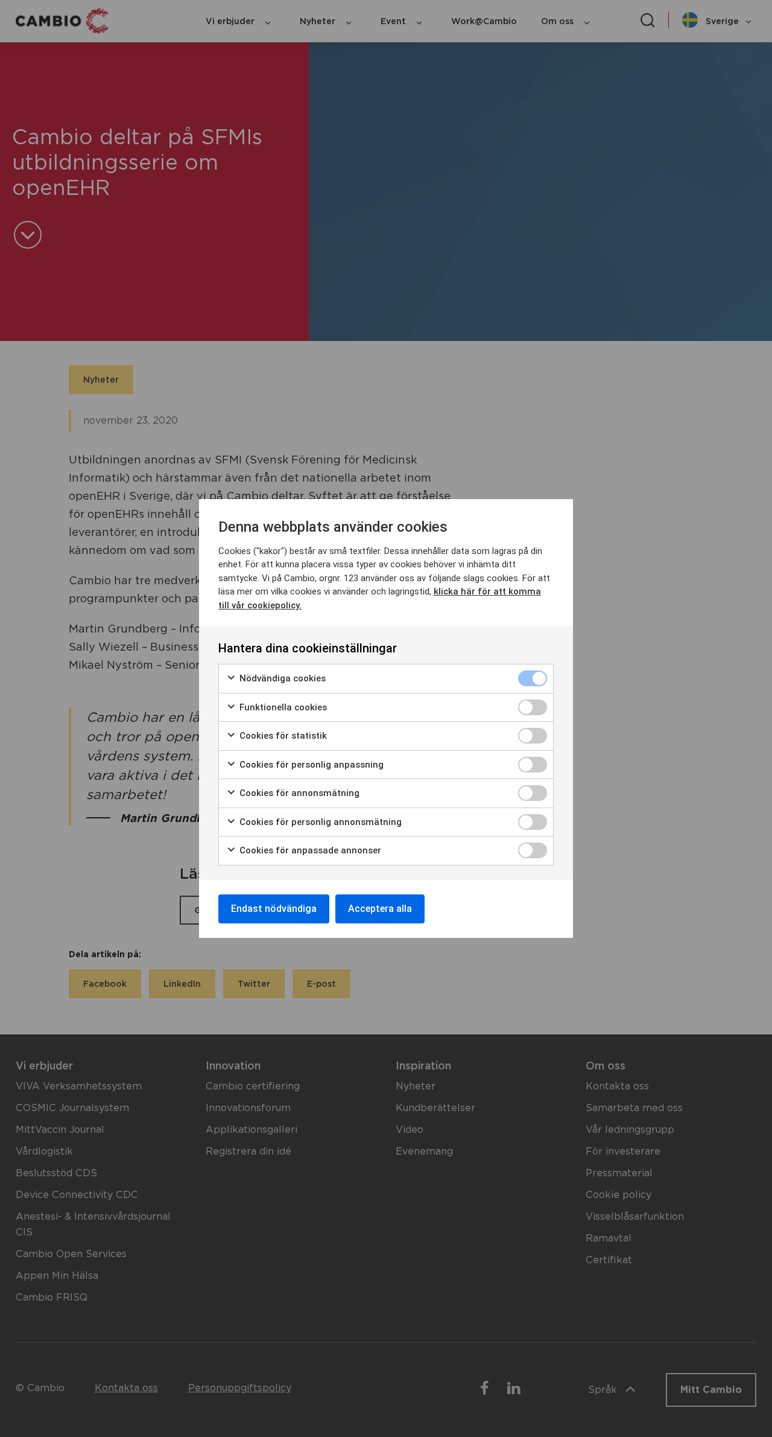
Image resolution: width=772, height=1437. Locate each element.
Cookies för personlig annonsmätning (319, 822)
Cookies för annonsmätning (298, 793)
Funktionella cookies (282, 707)
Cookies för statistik (282, 735)
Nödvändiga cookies (281, 678)
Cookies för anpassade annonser (309, 850)
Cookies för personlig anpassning (310, 764)
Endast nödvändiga (274, 908)
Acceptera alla (380, 908)
